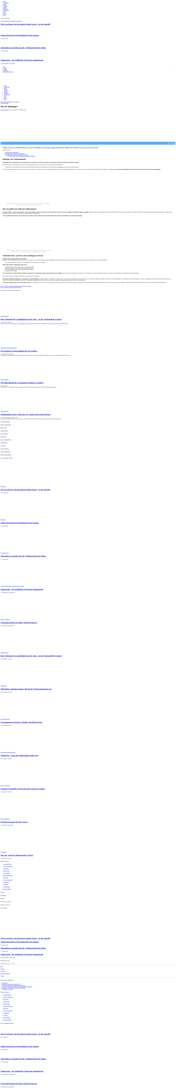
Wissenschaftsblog (5, 103)
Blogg (2, 101)
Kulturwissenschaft (50, 147)
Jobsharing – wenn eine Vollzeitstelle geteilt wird (19, 756)
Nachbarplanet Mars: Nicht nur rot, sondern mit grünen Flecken (25, 414)
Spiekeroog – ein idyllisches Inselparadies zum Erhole (13, 988)
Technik (5, 7)
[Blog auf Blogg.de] (11, 79)
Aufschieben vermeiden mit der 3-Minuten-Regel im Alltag (23, 48)
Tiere (4, 15)
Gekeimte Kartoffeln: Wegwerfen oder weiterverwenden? (23, 789)
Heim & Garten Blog (5, 619)
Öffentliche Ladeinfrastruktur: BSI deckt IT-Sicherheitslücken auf (26, 689)
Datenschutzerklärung (8, 71)
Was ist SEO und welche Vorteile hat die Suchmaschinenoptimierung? (17, 986)
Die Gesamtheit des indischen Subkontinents (15, 153)
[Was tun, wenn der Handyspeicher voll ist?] (19, 850)
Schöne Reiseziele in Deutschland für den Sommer (20, 35)
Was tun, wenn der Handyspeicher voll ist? (17, 855)
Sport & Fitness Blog (19, 586)
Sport (4, 11)
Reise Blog (3, 519)
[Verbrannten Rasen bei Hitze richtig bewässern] (19, 618)
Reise (4, 12)
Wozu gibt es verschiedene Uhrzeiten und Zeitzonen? (13, 985)
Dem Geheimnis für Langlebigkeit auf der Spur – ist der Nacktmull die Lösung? (31, 319)
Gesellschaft (6, 3)
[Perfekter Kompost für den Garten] (19, 817)
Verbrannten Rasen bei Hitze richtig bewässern (19, 623)
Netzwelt (5, 6)
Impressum (5, 70)
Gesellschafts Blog (5, 347)
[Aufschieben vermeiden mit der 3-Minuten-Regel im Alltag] (4, 44)
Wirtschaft (5, 9)
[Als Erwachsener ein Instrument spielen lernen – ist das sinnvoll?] (11, 21)
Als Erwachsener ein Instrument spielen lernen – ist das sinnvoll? (25, 24)
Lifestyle (5, 5)
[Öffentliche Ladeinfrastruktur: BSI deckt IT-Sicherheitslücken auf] (19, 684)
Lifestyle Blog (12, 586)
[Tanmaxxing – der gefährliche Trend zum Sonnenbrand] (4, 57)
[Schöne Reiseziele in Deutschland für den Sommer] (4, 32)
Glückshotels (5, 983)
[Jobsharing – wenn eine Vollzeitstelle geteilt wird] (19, 751)
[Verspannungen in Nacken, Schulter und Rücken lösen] (19, 718)
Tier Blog (5, 884)
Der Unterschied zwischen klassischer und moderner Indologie (21, 156)
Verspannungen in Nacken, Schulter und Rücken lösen (21, 722)
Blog (4, 66)
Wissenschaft (6, 10)
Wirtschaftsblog (12, 752)
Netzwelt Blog (6, 873)
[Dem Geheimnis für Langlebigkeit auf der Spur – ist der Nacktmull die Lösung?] (13, 315)
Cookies (5, 69)
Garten (4, 14)
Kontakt (5, 68)
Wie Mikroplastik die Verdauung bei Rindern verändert (22, 383)
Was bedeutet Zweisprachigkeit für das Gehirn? (19, 351)
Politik (4, 1)
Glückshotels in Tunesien (7, 989)
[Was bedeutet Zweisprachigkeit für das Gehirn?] (13, 346)
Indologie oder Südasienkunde (12, 152)
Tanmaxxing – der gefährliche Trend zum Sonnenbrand (22, 60)
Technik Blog (3, 685)
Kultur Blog (3, 486)
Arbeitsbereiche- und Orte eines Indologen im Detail (16, 154)
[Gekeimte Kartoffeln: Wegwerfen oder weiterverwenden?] (19, 784)
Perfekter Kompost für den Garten (14, 822)
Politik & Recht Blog (7, 875)
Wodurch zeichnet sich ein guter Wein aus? (11, 984)
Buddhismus (60, 167)
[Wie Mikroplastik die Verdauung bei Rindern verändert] (13, 378)
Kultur (4, 4)
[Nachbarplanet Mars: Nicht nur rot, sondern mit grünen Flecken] (13, 410)
